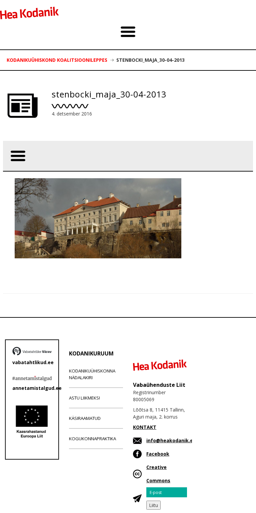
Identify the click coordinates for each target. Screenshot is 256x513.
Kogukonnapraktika (92, 439)
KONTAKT (144, 427)
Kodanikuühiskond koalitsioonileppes (57, 60)
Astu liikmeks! (84, 398)
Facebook (157, 454)
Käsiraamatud (85, 418)
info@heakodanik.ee (171, 440)
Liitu (153, 505)
